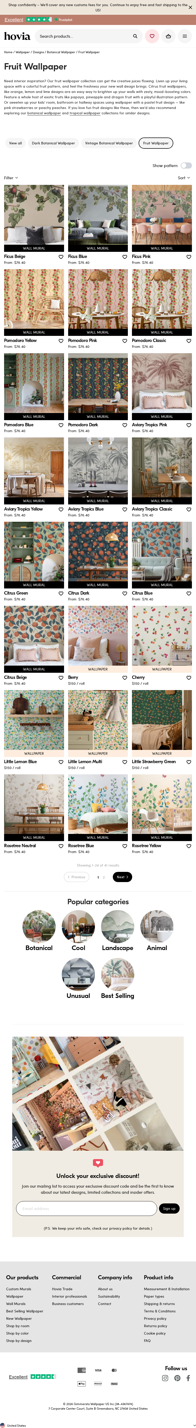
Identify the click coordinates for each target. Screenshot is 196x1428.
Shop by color (17, 1333)
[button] (152, 36)
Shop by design (19, 1340)
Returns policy (155, 1325)
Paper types (154, 1296)
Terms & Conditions (160, 1311)
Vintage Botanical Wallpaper (109, 143)
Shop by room (17, 1325)
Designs (38, 52)
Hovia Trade (62, 1288)
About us (105, 1288)
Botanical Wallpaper (61, 52)
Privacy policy (155, 1318)
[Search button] (135, 36)
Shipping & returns (159, 1303)
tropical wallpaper (85, 113)
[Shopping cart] (168, 36)
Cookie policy (155, 1333)
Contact (104, 1303)
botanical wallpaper (44, 113)
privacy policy (120, 1228)
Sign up (169, 1208)
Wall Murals (16, 1303)
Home (8, 52)
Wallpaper (23, 52)
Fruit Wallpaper (156, 143)
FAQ (147, 1340)
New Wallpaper (19, 1318)
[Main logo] (18, 36)
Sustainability (109, 1296)
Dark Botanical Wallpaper (53, 143)
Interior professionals (69, 1296)
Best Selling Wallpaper (24, 1311)
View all (15, 143)
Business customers (68, 1303)
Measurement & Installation (167, 1288)
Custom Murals (18, 1288)
